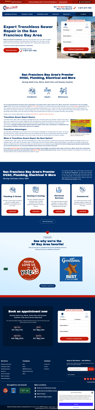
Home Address (87, 27)
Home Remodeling (5, 378)
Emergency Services (11, 14)
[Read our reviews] (21, 2)
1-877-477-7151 (84, 8)
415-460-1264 (38, 330)
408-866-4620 (17, 338)
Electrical (56, 14)
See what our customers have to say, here (42, 114)
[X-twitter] (91, 379)
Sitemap (46, 406)
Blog (24, 364)
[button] (92, 392)
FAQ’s (24, 373)
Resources (66, 14)
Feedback (46, 369)
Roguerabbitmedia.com (55, 408)
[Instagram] (88, 379)
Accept (76, 404)
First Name (66, 30)
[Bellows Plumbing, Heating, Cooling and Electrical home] (10, 8)
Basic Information (65, 27)
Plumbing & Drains (42, 14)
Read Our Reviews (16, 2)
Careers (46, 366)
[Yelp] (29, 269)
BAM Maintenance (27, 369)
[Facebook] (85, 379)
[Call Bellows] (74, 8)
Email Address (67, 36)
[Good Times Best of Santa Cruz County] (71, 269)
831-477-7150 (34, 106)
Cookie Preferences (39, 408)
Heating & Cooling (26, 14)
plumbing (76, 106)
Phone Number (67, 42)
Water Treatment (5, 376)
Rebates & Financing (28, 371)
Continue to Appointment (76, 49)
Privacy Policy (76, 407)
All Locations (71, 374)
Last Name (79, 30)
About (24, 366)
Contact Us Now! (63, 2)
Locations (83, 14)
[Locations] (90, 14)
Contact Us (47, 364)
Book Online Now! (11, 50)
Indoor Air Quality (5, 373)
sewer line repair (14, 148)
